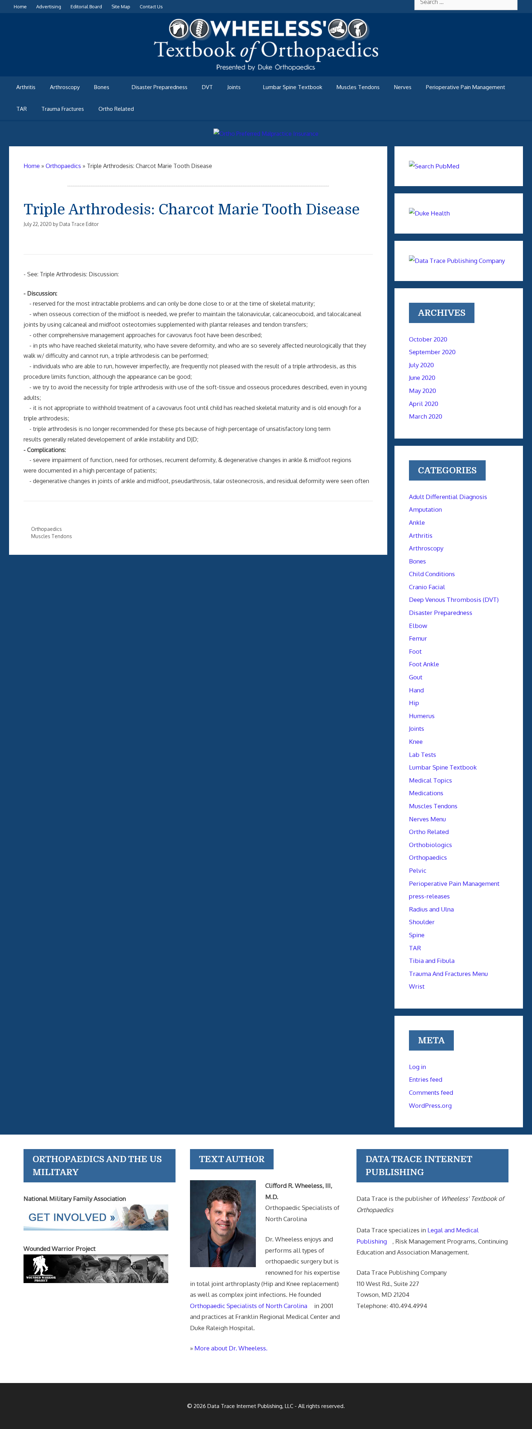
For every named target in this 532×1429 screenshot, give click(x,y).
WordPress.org (430, 1105)
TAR (21, 108)
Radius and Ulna (431, 909)
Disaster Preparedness (159, 87)
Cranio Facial (427, 587)
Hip (414, 703)
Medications (426, 793)
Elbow (418, 625)
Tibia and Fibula (432, 960)
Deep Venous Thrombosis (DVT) (454, 599)
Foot (415, 651)
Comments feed (431, 1092)
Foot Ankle (424, 664)
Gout (415, 677)
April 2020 (423, 403)
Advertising (48, 6)
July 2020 (421, 365)
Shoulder (422, 922)
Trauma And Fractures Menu (448, 973)
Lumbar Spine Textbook (292, 87)
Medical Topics (430, 780)
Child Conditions (432, 574)
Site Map (120, 6)
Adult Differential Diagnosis (448, 496)
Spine (417, 935)
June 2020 (422, 377)
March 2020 (425, 416)
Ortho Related (116, 108)
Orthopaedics (46, 529)
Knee (416, 741)
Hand (416, 690)
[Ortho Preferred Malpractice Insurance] (266, 133)
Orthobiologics (430, 844)
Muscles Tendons (358, 87)
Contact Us (151, 6)
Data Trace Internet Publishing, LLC (250, 1406)
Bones (101, 87)
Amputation (425, 509)
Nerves (402, 87)
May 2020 (422, 390)
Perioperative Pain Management (465, 87)
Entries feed (425, 1079)
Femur (418, 638)
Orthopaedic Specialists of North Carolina (248, 1305)
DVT (207, 87)
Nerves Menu (427, 819)
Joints (234, 87)
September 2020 (432, 352)
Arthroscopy (65, 87)
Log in (417, 1066)
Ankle (417, 522)
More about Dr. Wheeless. (230, 1348)
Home (20, 6)
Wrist (417, 986)
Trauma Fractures (62, 108)
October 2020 (428, 339)
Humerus (422, 716)
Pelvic (417, 870)
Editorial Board (86, 6)
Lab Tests (422, 754)
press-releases (429, 896)
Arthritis (25, 87)
